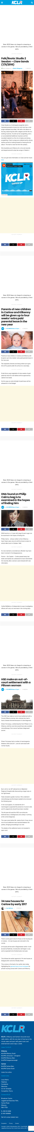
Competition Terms (7, 1091)
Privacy (11, 1123)
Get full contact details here (9, 1117)
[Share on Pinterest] (21, 121)
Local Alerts (5, 1080)
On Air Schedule (6, 1089)
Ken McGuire (9, 908)
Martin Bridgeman (17, 68)
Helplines (4, 1082)
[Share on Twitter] (13, 121)
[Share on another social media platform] (29, 121)
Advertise (4, 1086)
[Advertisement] (17, 24)
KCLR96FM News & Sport (12, 328)
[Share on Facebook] (5, 121)
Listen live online (6, 1072)
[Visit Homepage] (17, 2)
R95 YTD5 (4, 1107)
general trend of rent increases (19, 966)
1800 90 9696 (6, 1111)
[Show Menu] (2, 2)
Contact (17, 1123)
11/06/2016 (28, 68)
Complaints (4, 1084)
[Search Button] (32, 2)
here (2, 160)
